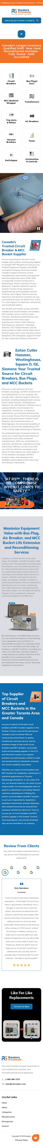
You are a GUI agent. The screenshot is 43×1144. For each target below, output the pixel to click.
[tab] (5, 872)
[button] (21, 34)
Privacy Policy (21, 1140)
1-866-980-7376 (12, 1079)
